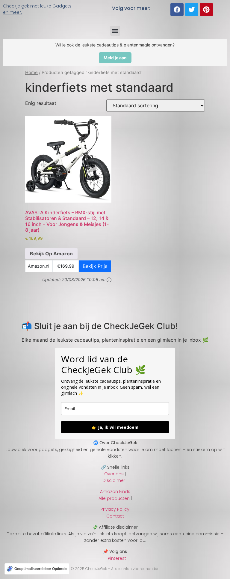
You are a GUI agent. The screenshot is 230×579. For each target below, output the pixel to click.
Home (31, 72)
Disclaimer (114, 480)
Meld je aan (115, 57)
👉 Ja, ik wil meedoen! (115, 427)
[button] (115, 31)
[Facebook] (177, 9)
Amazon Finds (115, 491)
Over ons (114, 474)
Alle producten (114, 498)
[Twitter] (191, 9)
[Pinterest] (206, 9)
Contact (115, 516)
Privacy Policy (115, 509)
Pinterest (115, 558)
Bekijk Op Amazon (51, 254)
